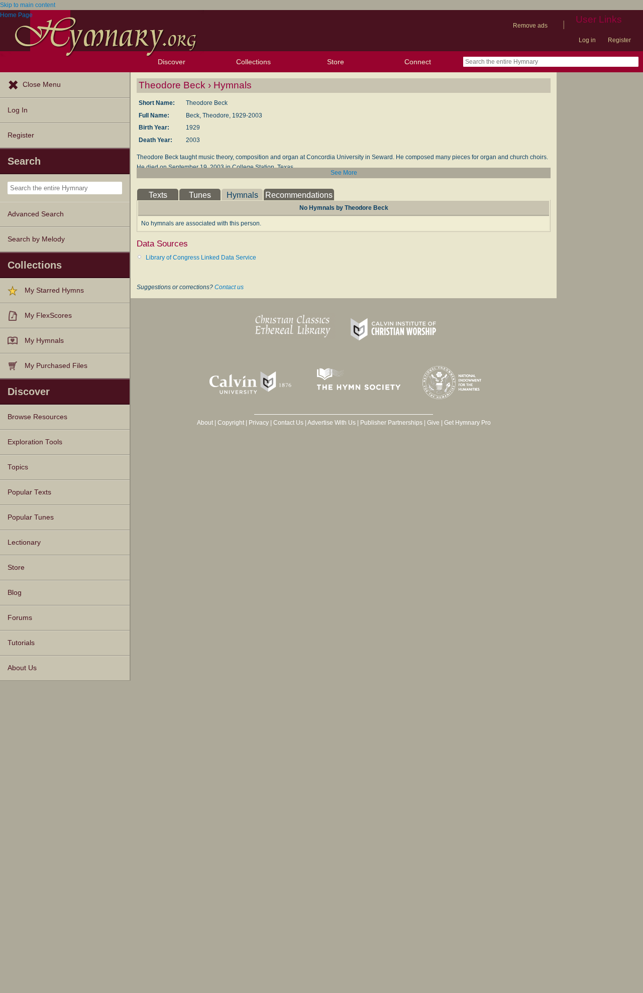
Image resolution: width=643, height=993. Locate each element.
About (205, 422)
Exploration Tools (35, 442)
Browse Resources (37, 417)
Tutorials (21, 643)
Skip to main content (27, 5)
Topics (18, 467)
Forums (20, 618)
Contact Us (288, 422)
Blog (15, 592)
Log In (18, 110)
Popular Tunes (31, 517)
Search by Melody (36, 239)
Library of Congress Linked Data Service (201, 257)
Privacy (259, 422)
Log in (587, 40)
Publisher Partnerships (391, 422)
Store (335, 62)
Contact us (229, 287)
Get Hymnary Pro (467, 422)
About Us (22, 668)
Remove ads (530, 25)
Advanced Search (36, 214)
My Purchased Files (56, 365)
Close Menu (42, 84)
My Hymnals (44, 340)
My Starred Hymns (54, 290)
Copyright (231, 422)
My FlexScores (48, 315)
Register (619, 40)
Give (433, 422)
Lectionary (24, 542)
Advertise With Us (331, 422)
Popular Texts (29, 492)
